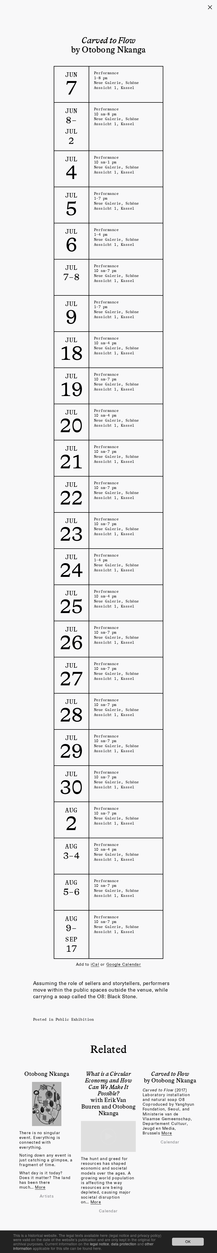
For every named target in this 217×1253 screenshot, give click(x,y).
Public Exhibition (75, 1019)
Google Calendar (123, 964)
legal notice (99, 1243)
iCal (95, 964)
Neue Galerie (107, 82)
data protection (123, 1243)
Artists (47, 1196)
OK (188, 1241)
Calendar (108, 1211)
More (40, 1187)
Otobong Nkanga (46, 1073)
